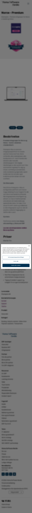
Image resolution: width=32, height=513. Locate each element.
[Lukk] (29, 246)
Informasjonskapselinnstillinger (16, 257)
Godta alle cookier (16, 265)
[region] (16, 256)
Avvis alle (16, 261)
